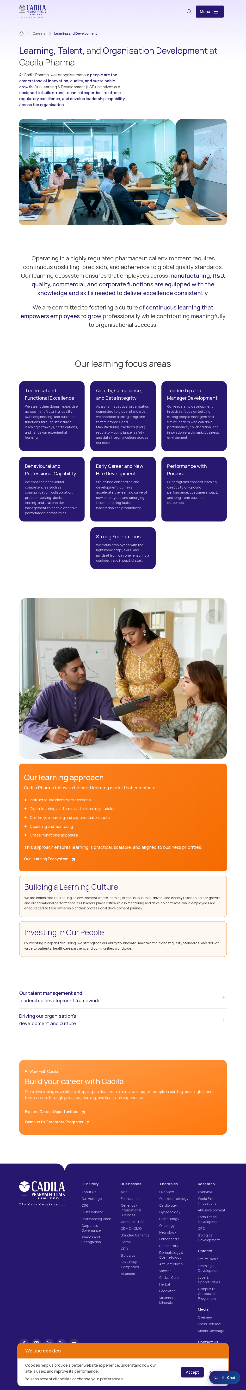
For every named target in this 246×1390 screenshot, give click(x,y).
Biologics (128, 1255)
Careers (39, 33)
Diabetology (169, 1218)
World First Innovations (207, 1201)
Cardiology (168, 1205)
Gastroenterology (173, 1198)
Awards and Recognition (91, 1239)
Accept (192, 1372)
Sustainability (92, 1212)
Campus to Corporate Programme (207, 1294)
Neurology (167, 1232)
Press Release (209, 1324)
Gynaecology (169, 1212)
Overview (166, 1192)
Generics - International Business (131, 1210)
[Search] (189, 11)
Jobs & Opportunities (209, 1279)
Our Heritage (91, 1198)
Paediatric (167, 1291)
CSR (84, 1205)
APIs (124, 1192)
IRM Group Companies (130, 1264)
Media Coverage (211, 1330)
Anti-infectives (171, 1264)
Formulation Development (209, 1219)
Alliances (128, 1273)
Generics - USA (133, 1221)
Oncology (166, 1225)
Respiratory (168, 1245)
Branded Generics (135, 1235)
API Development (211, 1210)
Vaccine (165, 1270)
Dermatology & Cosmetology (171, 1255)
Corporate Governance (91, 1228)
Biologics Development (209, 1237)
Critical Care (169, 1277)
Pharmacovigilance (96, 1218)
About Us (88, 1192)
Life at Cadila (208, 1259)
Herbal (126, 1242)
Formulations (131, 1198)
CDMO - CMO (131, 1228)
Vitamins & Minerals (167, 1300)
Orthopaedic (169, 1239)
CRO (124, 1248)
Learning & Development (209, 1268)
